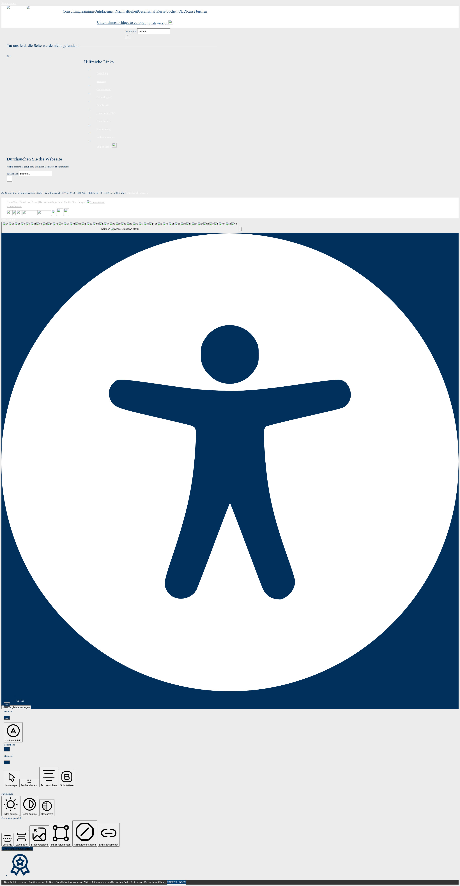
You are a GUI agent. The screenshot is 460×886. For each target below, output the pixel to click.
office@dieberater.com (137, 193)
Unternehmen (103, 129)
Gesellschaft (103, 105)
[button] (240, 229)
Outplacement (104, 89)
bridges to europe (105, 137)
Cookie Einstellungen (74, 202)
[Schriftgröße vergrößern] (7, 704)
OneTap (20, 700)
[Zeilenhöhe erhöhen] (7, 749)
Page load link (8, 219)
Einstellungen (176, 882)
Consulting (102, 73)
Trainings (101, 81)
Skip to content (8, 3)
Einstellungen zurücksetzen (17, 849)
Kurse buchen (103, 121)
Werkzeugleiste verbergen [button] (16, 707)
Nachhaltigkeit (104, 97)
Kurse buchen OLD (106, 113)
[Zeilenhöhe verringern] (7, 762)
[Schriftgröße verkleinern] (7, 718)
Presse (35, 202)
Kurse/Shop (12, 202)
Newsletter (25, 202)
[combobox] (119, 228)
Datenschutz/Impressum (50, 202)
